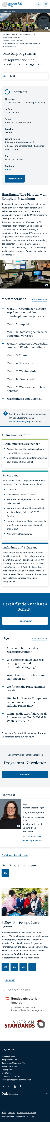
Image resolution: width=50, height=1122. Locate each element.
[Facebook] (20, 1086)
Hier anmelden (15, 178)
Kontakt (8, 169)
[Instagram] (3, 1086)
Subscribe (25, 774)
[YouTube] (14, 1086)
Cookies (30, 1117)
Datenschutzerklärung (26, 1112)
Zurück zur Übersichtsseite (15, 855)
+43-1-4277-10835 (31, 836)
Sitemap (11, 1112)
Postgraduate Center (9, 11)
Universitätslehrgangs (20, 421)
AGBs (4, 1112)
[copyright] (46, 28)
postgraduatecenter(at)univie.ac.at (16, 1080)
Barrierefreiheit (8, 1117)
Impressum (20, 1117)
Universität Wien (9, 34)
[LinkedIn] (9, 1086)
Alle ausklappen (39, 299)
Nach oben (10, 980)
